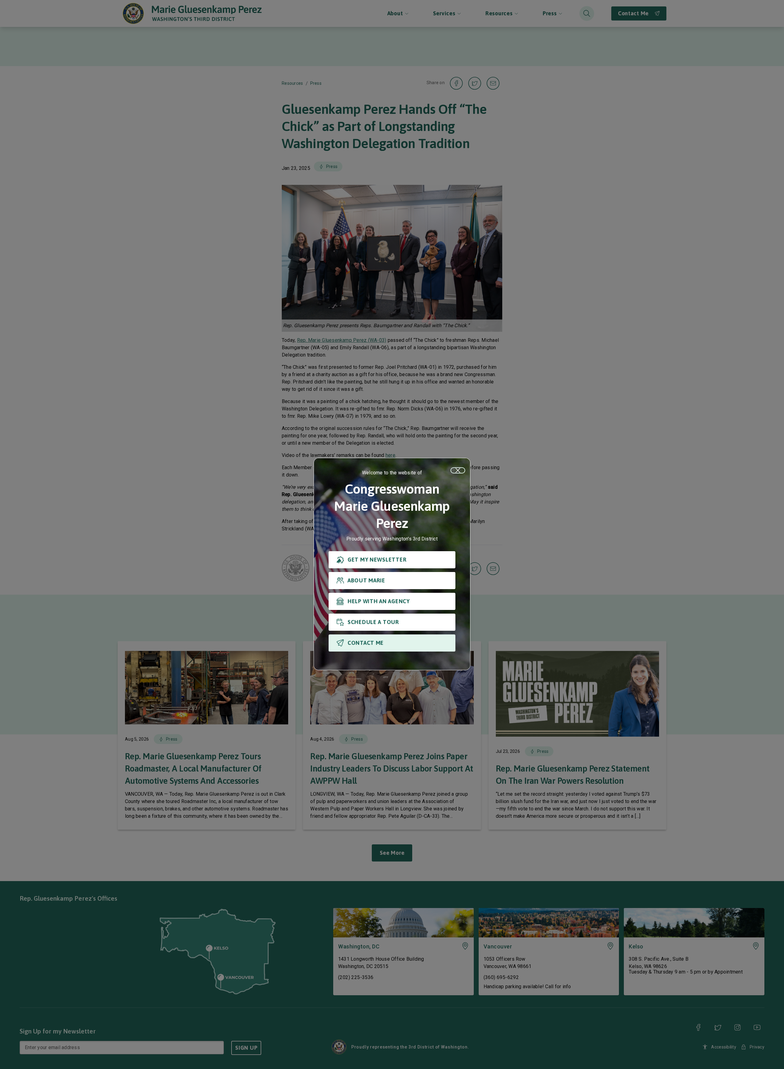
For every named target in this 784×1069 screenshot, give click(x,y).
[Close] (457, 470)
